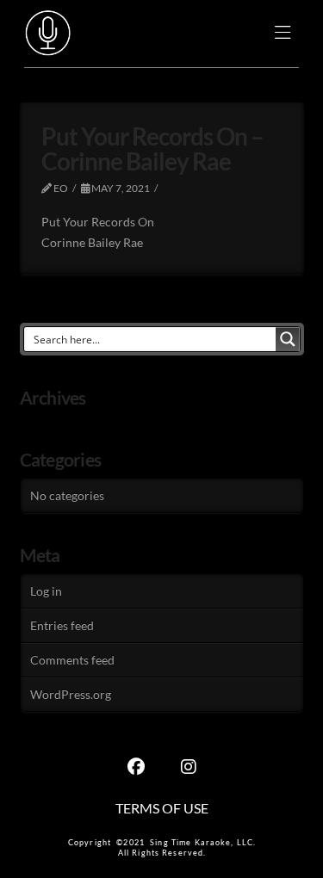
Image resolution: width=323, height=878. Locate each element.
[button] (283, 34)
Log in (46, 591)
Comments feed (72, 659)
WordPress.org (70, 694)
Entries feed (62, 625)
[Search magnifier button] (288, 339)
